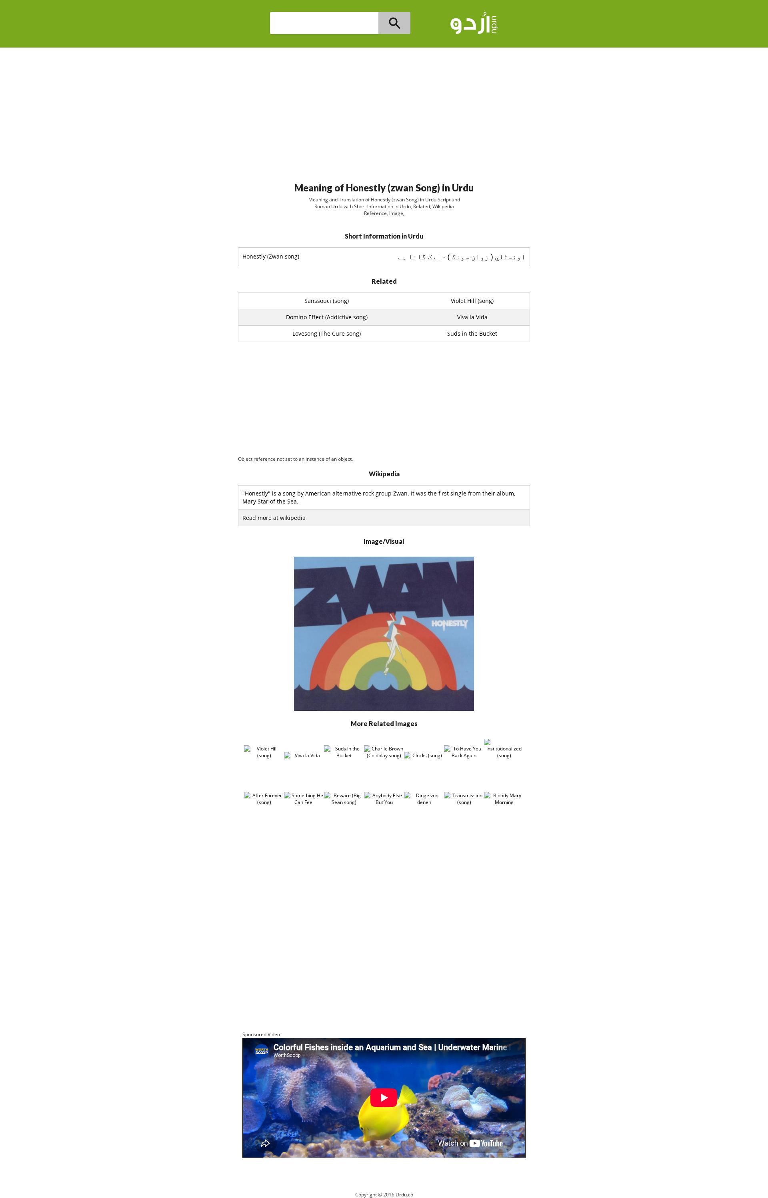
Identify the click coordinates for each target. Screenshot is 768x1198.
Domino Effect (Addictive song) (327, 317)
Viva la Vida (472, 317)
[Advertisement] (384, 111)
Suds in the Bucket (472, 333)
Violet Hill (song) (472, 300)
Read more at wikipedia (274, 517)
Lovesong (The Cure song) (326, 333)
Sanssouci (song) (326, 300)
